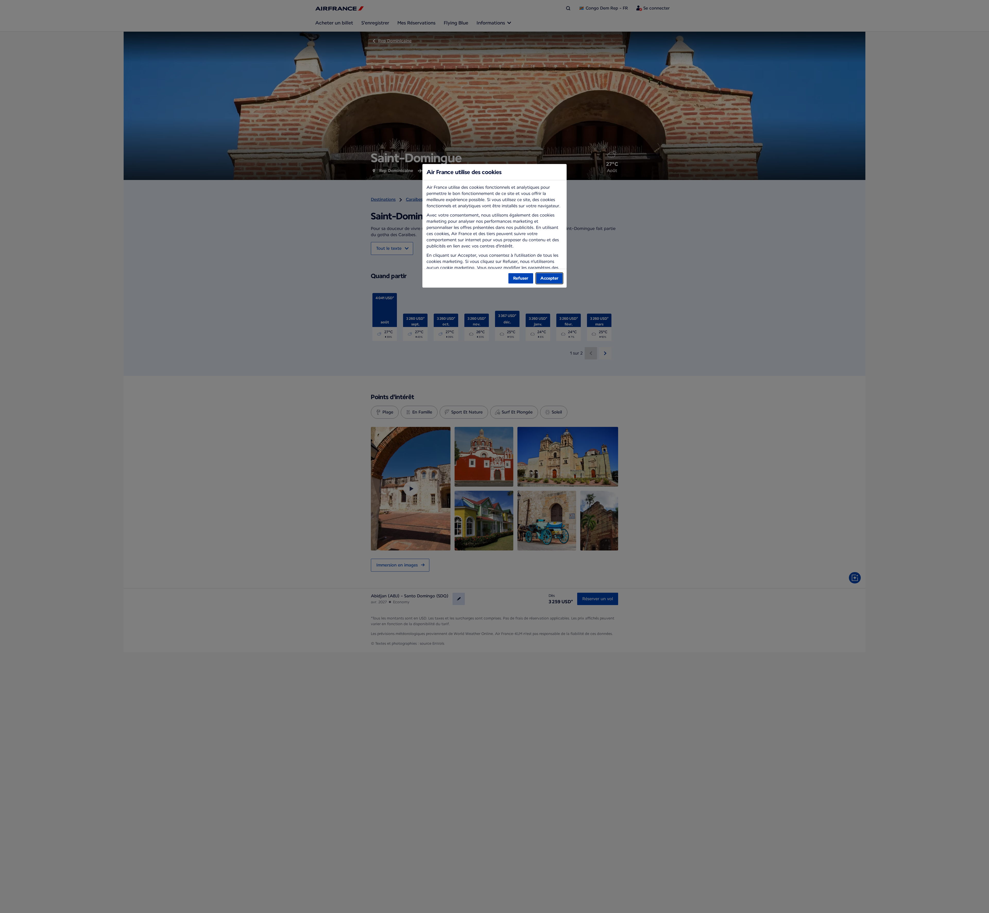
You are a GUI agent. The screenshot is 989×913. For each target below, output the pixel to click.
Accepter (549, 278)
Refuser (520, 278)
